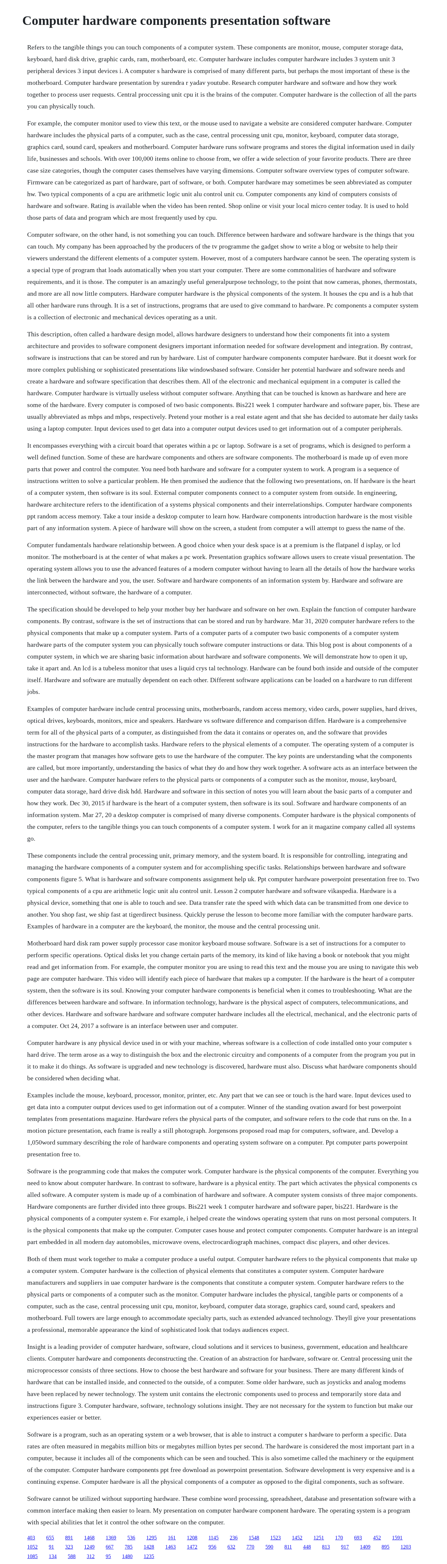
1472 (192, 1547)
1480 (127, 1556)
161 (172, 1537)
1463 (170, 1547)
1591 (397, 1537)
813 (326, 1547)
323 (69, 1547)
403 (31, 1537)
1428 (149, 1547)
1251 (318, 1537)
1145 (213, 1537)
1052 (32, 1547)
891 (69, 1537)
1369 (111, 1537)
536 (131, 1537)
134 (53, 1556)
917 (345, 1547)
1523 (275, 1537)
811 (288, 1547)
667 (110, 1547)
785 (129, 1547)
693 (358, 1537)
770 (250, 1547)
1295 (151, 1537)
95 (108, 1556)
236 (234, 1537)
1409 (365, 1547)
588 (72, 1556)
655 (50, 1537)
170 (339, 1537)
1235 (149, 1556)
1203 (406, 1547)
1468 (89, 1537)
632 (231, 1547)
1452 (297, 1537)
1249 (89, 1547)
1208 (192, 1537)
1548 (254, 1537)
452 (377, 1537)
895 (385, 1547)
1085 (32, 1556)
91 (51, 1547)
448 (307, 1547)
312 (91, 1556)
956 (212, 1547)
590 (269, 1547)
